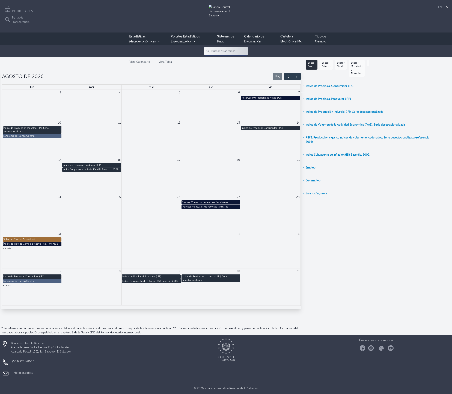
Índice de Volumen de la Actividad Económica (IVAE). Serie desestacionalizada (355, 124)
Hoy (277, 76)
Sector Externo (326, 64)
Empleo (311, 167)
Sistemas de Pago (225, 38)
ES (446, 7)
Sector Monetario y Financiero (356, 68)
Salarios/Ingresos (316, 193)
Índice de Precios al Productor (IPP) (328, 98)
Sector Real (311, 64)
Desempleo (313, 180)
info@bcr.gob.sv (23, 372)
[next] (296, 76)
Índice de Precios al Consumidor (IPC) (330, 86)
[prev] (288, 76)
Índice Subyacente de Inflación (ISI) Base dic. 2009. (338, 154)
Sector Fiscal (340, 64)
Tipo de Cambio (320, 38)
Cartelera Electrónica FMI (291, 38)
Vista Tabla (165, 61)
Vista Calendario (139, 61)
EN (440, 7)
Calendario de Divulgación (254, 38)
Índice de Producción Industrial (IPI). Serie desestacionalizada (344, 111)
